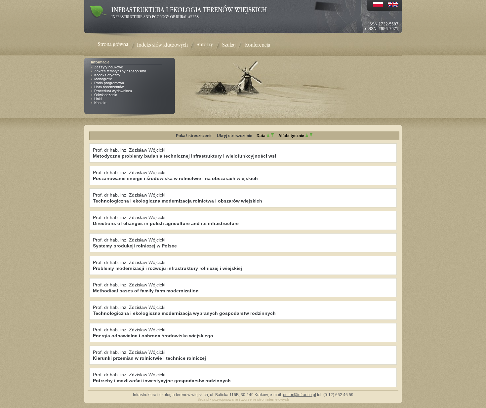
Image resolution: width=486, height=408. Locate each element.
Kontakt (100, 103)
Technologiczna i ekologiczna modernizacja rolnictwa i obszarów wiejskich (177, 201)
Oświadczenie (105, 95)
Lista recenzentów (109, 87)
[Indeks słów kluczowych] (162, 45)
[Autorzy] (204, 45)
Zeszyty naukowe (108, 67)
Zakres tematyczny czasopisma (120, 71)
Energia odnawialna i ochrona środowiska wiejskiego (153, 335)
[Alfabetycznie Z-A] (311, 135)
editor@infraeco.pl (299, 394)
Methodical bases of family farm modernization (146, 290)
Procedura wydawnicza (113, 91)
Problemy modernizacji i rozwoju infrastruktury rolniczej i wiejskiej (167, 268)
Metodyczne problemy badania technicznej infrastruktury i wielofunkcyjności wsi (184, 156)
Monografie (103, 79)
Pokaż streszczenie (194, 135)
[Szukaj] (229, 45)
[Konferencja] (257, 45)
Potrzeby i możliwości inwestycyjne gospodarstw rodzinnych (162, 380)
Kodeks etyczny (107, 75)
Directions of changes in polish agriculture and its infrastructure (166, 223)
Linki (97, 99)
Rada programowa (109, 83)
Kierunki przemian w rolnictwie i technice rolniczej (149, 358)
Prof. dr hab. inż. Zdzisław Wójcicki (129, 150)
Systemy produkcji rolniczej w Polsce (135, 245)
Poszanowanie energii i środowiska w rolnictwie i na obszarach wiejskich (175, 178)
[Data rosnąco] (268, 135)
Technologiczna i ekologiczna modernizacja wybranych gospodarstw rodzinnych (184, 313)
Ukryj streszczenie (234, 135)
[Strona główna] (117, 45)
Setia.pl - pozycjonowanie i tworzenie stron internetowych (243, 399)
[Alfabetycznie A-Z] (306, 135)
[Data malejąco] (272, 135)
